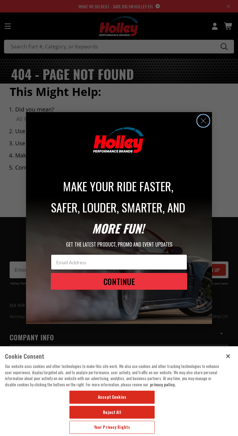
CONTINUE (119, 281)
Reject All (112, 412)
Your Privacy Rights (112, 427)
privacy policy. (163, 384)
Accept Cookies (112, 397)
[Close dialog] (203, 121)
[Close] (228, 356)
